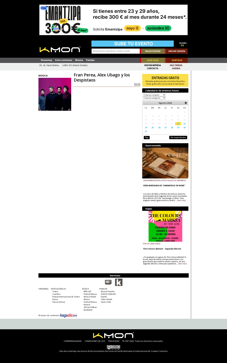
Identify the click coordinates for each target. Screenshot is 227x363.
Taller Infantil (106, 299)
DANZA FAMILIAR (108, 294)
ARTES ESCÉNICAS (58, 289)
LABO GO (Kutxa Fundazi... (75, 65)
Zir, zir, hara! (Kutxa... (49, 65)
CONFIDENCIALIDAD (73, 341)
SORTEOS (177, 60)
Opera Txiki (106, 302)
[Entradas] (118, 285)
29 (178, 127)
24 (146, 127)
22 (178, 123)
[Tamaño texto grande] (138, 84)
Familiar (90, 60)
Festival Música (90, 294)
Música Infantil (90, 296)
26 (159, 127)
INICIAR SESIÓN (176, 51)
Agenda (176, 68)
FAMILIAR (103, 289)
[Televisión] (108, 285)
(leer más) (181, 200)
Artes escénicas (63, 60)
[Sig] (186, 103)
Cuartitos (56, 294)
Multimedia (176, 65)
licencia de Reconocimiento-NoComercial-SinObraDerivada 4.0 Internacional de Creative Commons (124, 351)
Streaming (46, 60)
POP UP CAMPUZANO (151, 243)
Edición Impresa (152, 65)
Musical (87, 304)
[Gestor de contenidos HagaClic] (68, 316)
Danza (55, 299)
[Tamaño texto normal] (135, 84)
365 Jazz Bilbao (90, 307)
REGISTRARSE (153, 51)
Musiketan (88, 310)
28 (172, 127)
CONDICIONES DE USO (95, 341)
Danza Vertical (58, 302)
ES (182, 45)
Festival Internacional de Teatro (66, 296)
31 (146, 131)
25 (152, 127)
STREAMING (43, 289)
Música (79, 60)
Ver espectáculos (178, 137)
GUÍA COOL (153, 60)
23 (184, 123)
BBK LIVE (87, 291)
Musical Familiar (108, 291)
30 (184, 127)
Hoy (146, 137)
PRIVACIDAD (113, 341)
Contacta (152, 68)
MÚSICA (85, 289)
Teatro (55, 291)
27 (165, 127)
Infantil (104, 296)
